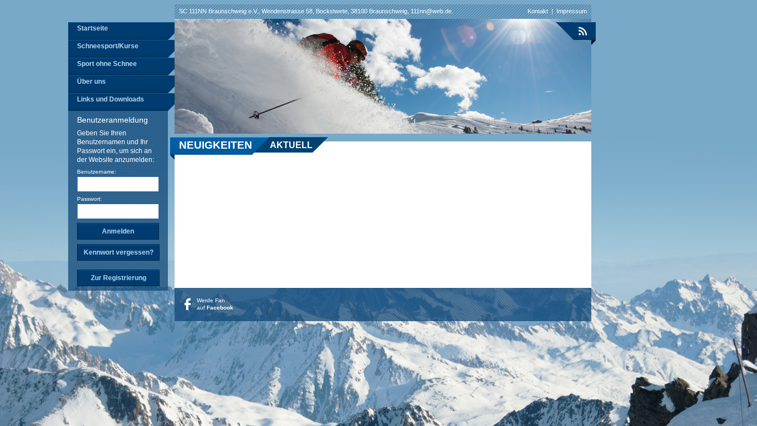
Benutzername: (96, 172)
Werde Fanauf (215, 304)
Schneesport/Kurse (108, 46)
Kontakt (538, 11)
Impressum (571, 11)
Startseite (92, 28)
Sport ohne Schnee (107, 63)
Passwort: (89, 199)
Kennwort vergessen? (119, 252)
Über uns (91, 81)
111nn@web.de (431, 11)
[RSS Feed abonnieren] (576, 31)
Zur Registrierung (118, 278)
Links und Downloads (110, 99)
